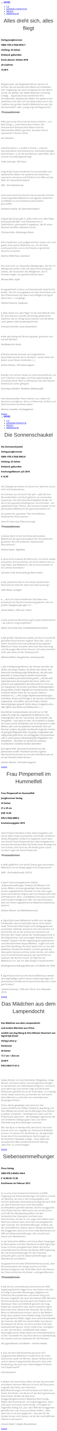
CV (7, 6)
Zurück (4, 414)
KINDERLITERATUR (16, 423)
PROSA (9, 11)
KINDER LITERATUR (16, 9)
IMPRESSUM (12, 14)
